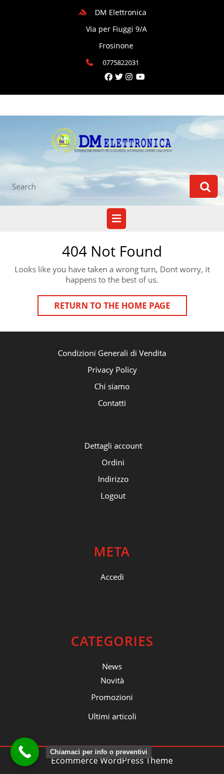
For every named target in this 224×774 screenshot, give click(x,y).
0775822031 (121, 62)
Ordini (113, 462)
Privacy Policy (112, 369)
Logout (113, 495)
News (112, 666)
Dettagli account (113, 445)
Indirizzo (113, 479)
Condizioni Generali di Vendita (112, 353)
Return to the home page (120, 307)
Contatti (112, 403)
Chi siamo (112, 386)
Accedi (112, 577)
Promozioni (112, 697)
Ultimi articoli (112, 716)
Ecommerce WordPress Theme (112, 760)
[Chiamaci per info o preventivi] (24, 752)
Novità (112, 680)
